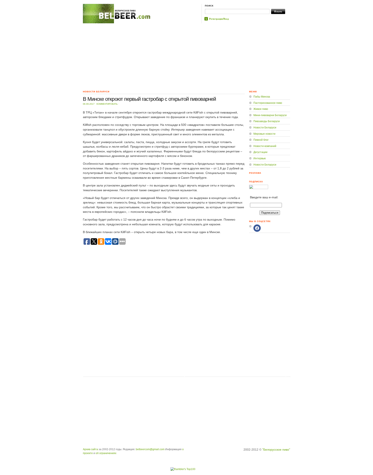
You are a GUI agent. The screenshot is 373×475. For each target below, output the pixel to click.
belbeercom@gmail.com (150, 449)
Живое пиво (260, 108)
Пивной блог (261, 139)
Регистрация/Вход (219, 18)
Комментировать (107, 104)
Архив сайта (90, 449)
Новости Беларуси (264, 127)
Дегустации (260, 152)
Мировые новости (264, 133)
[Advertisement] (186, 55)
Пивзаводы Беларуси (266, 121)
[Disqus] (164, 319)
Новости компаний (264, 146)
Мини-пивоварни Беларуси (270, 115)
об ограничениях (106, 453)
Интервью (259, 158)
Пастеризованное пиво (267, 102)
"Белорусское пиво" (276, 449)
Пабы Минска (261, 96)
